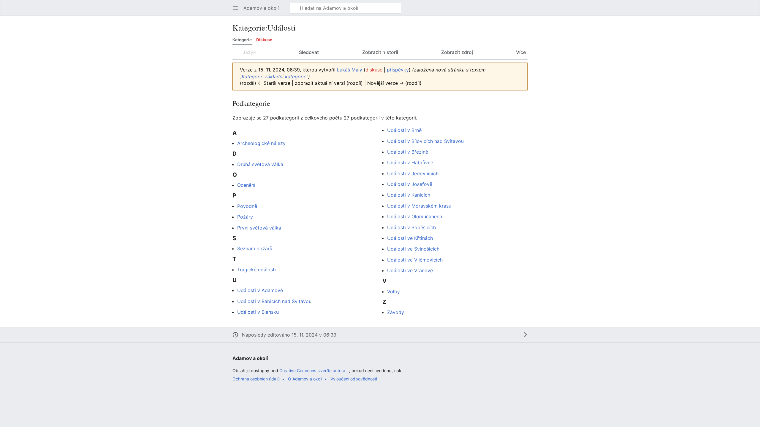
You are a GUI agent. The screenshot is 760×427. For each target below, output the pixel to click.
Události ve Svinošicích (413, 249)
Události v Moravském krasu (419, 206)
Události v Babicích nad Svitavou (274, 301)
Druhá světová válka (260, 164)
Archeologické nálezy (261, 143)
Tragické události (256, 270)
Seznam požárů (254, 248)
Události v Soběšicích (411, 227)
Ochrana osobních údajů (256, 378)
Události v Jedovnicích (412, 173)
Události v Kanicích (408, 195)
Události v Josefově (409, 184)
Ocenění (246, 185)
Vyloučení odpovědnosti (353, 378)
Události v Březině (407, 152)
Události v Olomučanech (414, 216)
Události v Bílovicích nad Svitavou (425, 141)
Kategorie (242, 39)
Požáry (245, 217)
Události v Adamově (260, 290)
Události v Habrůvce (410, 162)
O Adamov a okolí (305, 378)
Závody (395, 312)
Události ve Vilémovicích (415, 260)
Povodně (247, 206)
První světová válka (259, 228)
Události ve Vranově (410, 270)
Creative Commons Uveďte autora (312, 370)
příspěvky (398, 70)
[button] (235, 8)
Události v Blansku (258, 312)
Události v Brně (404, 130)
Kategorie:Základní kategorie (274, 76)
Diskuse (264, 39)
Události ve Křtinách (410, 238)
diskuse (373, 70)
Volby (393, 291)
